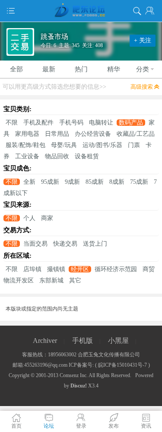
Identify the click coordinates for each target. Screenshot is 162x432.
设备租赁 (87, 156)
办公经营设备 (93, 134)
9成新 (72, 182)
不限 (12, 122)
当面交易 (35, 243)
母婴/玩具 (64, 145)
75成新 (139, 182)
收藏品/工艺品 (136, 134)
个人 (29, 218)
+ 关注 (142, 40)
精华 (113, 69)
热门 (81, 69)
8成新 (116, 182)
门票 (134, 145)
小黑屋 (118, 340)
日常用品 (57, 134)
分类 (142, 69)
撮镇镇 (56, 269)
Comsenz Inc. (74, 375)
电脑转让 (101, 122)
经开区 (80, 269)
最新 (48, 69)
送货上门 (95, 243)
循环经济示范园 (116, 269)
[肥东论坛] (81, 11)
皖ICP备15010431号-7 (122, 365)
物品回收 (57, 156)
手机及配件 (38, 122)
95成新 (50, 182)
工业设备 (27, 156)
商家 (47, 218)
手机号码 (71, 122)
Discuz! (78, 386)
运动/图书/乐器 (102, 145)
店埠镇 (32, 269)
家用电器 (27, 134)
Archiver (45, 340)
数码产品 (131, 122)
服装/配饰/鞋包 (25, 145)
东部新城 (51, 280)
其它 (75, 280)
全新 (29, 182)
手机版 (82, 340)
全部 (16, 69)
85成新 (95, 182)
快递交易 (65, 243)
